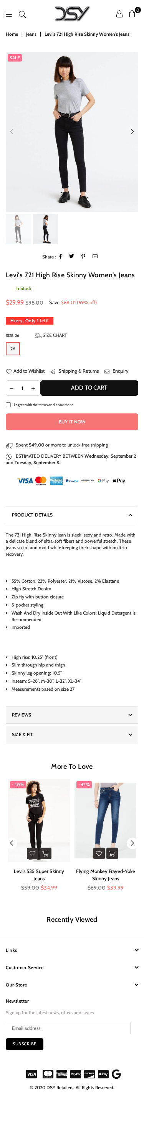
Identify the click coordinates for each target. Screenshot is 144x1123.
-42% (84, 784)
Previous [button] (11, 132)
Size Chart (54, 335)
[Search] (22, 14)
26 (12, 349)
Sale (15, 57)
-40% (18, 784)
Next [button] (132, 132)
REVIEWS (21, 715)
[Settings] (119, 14)
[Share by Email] (95, 257)
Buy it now (72, 422)
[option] (72, 132)
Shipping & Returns (78, 371)
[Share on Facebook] (60, 257)
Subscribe (24, 1043)
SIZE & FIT (22, 734)
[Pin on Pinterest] (83, 257)
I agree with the (43, 404)
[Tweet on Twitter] (71, 257)
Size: (36, 335)
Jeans (31, 34)
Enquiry (120, 371)
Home (12, 34)
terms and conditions (55, 404)
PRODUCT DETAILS (32, 515)
